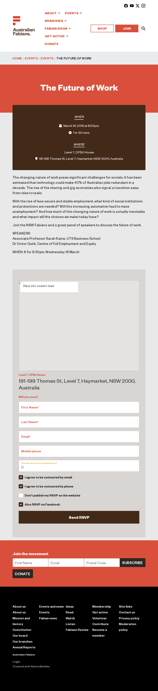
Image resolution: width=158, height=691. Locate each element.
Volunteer (99, 618)
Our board (20, 635)
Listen (70, 624)
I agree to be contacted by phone (49, 486)
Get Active (55, 36)
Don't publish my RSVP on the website (52, 495)
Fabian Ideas (56, 28)
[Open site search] (143, 28)
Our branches (23, 641)
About (51, 13)
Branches (54, 21)
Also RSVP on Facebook (42, 504)
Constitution (22, 630)
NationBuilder (40, 666)
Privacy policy (129, 618)
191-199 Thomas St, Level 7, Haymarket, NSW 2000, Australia (81, 158)
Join (127, 28)
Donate (52, 44)
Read (69, 612)
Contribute (100, 624)
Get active (100, 612)
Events (72, 13)
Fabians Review (77, 630)
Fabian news (48, 618)
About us (19, 612)
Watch (70, 618)
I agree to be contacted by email (48, 477)
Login (16, 661)
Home (17, 58)
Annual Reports (24, 647)
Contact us (127, 612)
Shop (102, 28)
